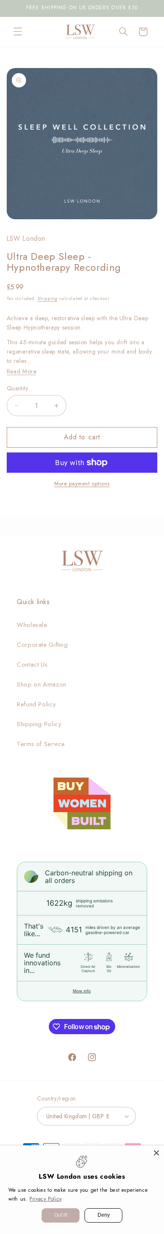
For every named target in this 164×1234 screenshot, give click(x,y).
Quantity (17, 388)
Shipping (47, 298)
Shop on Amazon (41, 684)
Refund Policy (36, 704)
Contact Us (32, 664)
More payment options (82, 484)
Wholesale (32, 624)
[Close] (156, 1153)
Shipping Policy (39, 724)
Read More (22, 371)
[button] (17, 31)
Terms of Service (41, 744)
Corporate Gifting (42, 644)
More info (82, 991)
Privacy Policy (45, 1199)
